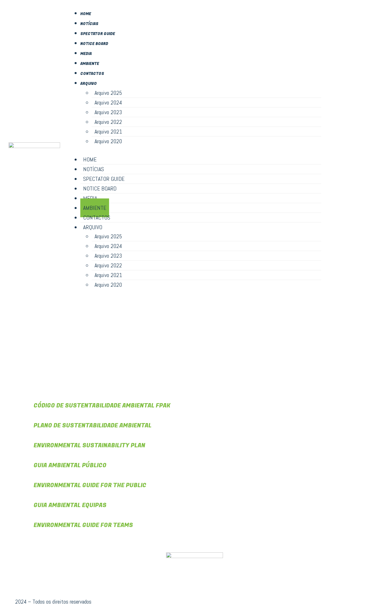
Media (86, 53)
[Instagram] (371, 149)
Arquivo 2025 (108, 93)
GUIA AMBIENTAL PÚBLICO (70, 465)
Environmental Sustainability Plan (89, 445)
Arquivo (88, 83)
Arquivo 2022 (108, 122)
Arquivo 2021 (108, 131)
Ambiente (89, 63)
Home (85, 14)
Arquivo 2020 (108, 141)
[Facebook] (355, 149)
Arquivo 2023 (108, 112)
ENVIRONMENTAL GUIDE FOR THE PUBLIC (90, 485)
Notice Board (94, 43)
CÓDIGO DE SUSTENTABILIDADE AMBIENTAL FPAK (102, 405)
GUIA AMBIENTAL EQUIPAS (70, 505)
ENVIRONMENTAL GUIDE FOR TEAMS (83, 525)
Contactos (92, 73)
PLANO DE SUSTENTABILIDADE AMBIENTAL (92, 425)
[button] (195, 150)
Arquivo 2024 (108, 102)
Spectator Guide (97, 33)
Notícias (89, 23)
